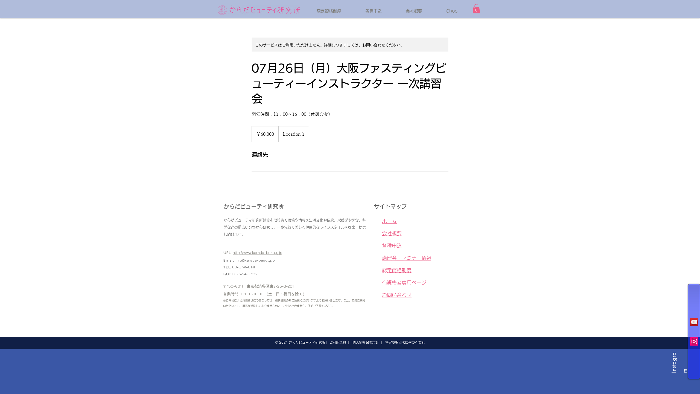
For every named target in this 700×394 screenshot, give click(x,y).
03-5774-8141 (243, 267)
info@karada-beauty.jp (255, 260)
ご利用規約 (337, 342)
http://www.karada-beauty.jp (257, 252)
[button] (476, 8)
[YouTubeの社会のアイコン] (694, 322)
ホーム (392, 221)
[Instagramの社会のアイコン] (694, 341)
